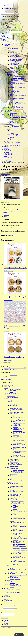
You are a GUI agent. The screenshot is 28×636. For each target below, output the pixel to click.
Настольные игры (11, 393)
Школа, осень (16, 435)
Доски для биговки (14, 55)
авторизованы (13, 375)
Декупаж (6, 141)
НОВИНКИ (7, 44)
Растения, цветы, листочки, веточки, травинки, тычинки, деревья (20, 430)
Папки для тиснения (15, 64)
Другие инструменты (15, 56)
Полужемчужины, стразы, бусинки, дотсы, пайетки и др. (17, 103)
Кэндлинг (6, 152)
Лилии (14, 507)
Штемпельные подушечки (16, 139)
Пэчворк (6, 148)
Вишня (14, 505)
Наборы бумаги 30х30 (18, 79)
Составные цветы (17, 443)
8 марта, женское (17, 455)
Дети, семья (16, 421)
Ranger (11, 235)
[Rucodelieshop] (9, 30)
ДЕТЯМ (6, 45)
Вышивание (7, 596)
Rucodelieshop (7, 161)
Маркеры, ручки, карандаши (14, 72)
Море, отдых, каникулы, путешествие (19, 544)
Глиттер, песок (13, 113)
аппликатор (4, 212)
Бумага (8, 74)
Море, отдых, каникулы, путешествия (19, 457)
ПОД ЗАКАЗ (13, 52)
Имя (2, 607)
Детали (5, 216)
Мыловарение (7, 149)
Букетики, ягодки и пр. (18, 503)
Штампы (12, 138)
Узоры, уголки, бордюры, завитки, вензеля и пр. (19, 558)
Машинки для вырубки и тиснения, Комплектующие (17, 61)
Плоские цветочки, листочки (20, 511)
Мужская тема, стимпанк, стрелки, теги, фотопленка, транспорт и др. (19, 451)
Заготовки (12, 82)
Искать (2, 33)
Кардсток (12, 86)
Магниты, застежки (15, 579)
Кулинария (15, 540)
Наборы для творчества (13, 48)
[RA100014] (12, 199)
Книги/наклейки (11, 396)
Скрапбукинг (7, 47)
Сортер (11, 392)
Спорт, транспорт (17, 556)
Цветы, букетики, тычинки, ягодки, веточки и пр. (17, 108)
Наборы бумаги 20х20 (18, 78)
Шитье (5, 156)
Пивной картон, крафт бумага (17, 87)
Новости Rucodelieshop (6, 379)
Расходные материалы (12, 122)
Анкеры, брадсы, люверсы (16, 92)
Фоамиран (12, 133)
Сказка (14, 554)
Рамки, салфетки (17, 553)
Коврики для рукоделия (16, 59)
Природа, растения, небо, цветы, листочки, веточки (19, 562)
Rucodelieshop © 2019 (6, 628)
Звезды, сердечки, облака (19, 444)
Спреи (11, 121)
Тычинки (15, 515)
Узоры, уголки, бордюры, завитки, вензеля (19, 423)
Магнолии (15, 510)
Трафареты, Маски (14, 68)
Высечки (12, 94)
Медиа (8, 111)
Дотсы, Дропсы (13, 114)
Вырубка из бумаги (14, 90)
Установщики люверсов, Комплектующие (16, 70)
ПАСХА (15, 525)
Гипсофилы (15, 506)
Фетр (11, 130)
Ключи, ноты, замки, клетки (20, 538)
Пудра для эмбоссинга (15, 135)
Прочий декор (13, 105)
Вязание (6, 597)
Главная (6, 7)
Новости (6, 624)
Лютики (15, 509)
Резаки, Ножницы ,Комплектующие (14, 66)
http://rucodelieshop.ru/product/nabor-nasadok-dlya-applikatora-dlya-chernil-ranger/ (13, 368)
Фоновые (15, 445)
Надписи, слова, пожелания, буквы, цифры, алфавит (20, 418)
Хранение (9, 49)
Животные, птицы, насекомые (17, 426)
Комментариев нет (5, 174)
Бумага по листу (14, 80)
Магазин (6, 5)
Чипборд (12, 110)
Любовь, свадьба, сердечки (19, 447)
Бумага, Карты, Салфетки (13, 142)
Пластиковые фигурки (15, 100)
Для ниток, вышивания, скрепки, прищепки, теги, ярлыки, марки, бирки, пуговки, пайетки (19, 439)
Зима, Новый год (17, 436)
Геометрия (15, 453)
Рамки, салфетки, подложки (20, 420)
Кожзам (11, 131)
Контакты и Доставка (9, 8)
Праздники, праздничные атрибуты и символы (19, 527)
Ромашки (15, 514)
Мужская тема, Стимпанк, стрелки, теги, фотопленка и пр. (20, 548)
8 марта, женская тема (18, 522)
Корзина (6, 9)
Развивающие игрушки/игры (14, 389)
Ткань (8, 129)
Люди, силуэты (16, 542)
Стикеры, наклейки (15, 91)
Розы (14, 513)
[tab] (15, 215)
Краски (11, 115)
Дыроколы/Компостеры (16, 57)
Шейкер (15, 529)
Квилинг (6, 146)
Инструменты (10, 51)
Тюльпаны (15, 517)
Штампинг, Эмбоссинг (12, 134)
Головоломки (13, 390)
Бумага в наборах (14, 75)
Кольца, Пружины (14, 126)
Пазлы (8, 394)
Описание (6, 215)
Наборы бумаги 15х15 (18, 76)
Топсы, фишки (13, 106)
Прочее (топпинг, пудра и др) (17, 119)
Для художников (8, 154)
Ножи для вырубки (14, 63)
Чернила (12, 137)
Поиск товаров (4, 32)
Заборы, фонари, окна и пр (19, 536)
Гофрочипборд (16, 523)
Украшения (9, 88)
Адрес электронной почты (8, 612)
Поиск (16, 13)
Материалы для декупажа (13, 145)
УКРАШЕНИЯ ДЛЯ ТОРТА (11, 385)
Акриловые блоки (14, 53)
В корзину (10, 271)
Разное (14, 448)
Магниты (12, 127)
